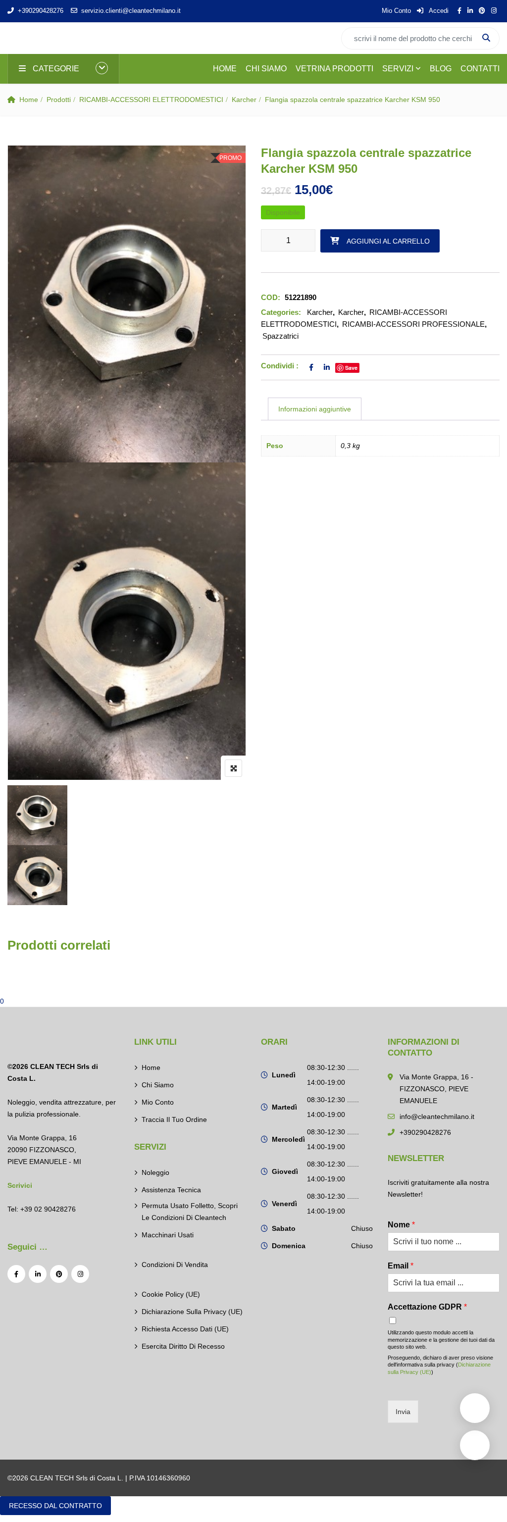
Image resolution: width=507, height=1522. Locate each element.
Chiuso (362, 1228)
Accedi (438, 10)
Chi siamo (158, 1085)
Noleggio (155, 1172)
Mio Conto (396, 10)
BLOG (441, 68)
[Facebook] (16, 1274)
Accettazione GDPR (427, 1307)
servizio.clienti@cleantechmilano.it (131, 10)
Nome (401, 1224)
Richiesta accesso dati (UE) (185, 1329)
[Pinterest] (59, 1274)
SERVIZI (397, 68)
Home (28, 99)
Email (400, 1266)
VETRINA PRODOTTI (334, 68)
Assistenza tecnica (171, 1190)
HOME (225, 68)
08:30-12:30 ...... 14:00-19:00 (333, 1075)
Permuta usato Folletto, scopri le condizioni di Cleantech (190, 1211)
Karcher (244, 99)
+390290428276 (40, 10)
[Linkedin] (38, 1274)
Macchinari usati (168, 1235)
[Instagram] (80, 1274)
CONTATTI (480, 68)
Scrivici (19, 1185)
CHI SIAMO (266, 68)
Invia (403, 1412)
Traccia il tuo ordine (174, 1119)
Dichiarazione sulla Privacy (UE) (192, 1312)
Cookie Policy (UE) (171, 1294)
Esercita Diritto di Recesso (183, 1346)
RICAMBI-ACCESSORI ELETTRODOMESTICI (151, 99)
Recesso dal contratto (55, 1506)
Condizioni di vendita (175, 1264)
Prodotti (59, 99)
